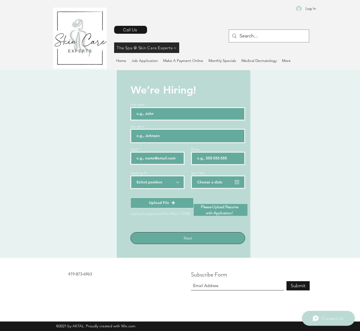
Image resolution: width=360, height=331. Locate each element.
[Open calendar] (237, 182)
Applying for (139, 173)
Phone (195, 149)
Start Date (198, 173)
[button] (162, 203)
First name (137, 104)
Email (134, 149)
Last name (137, 126)
